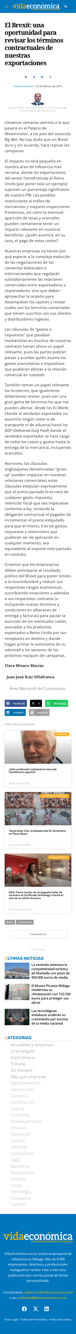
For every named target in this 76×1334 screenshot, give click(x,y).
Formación (21, 1134)
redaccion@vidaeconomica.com (48, 1292)
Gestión (18, 1140)
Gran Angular (23, 1051)
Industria (19, 1147)
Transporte (21, 1198)
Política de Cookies (60, 1319)
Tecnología (21, 1191)
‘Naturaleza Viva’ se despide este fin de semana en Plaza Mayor (37, 832)
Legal (15, 1159)
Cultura (17, 1108)
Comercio (20, 1095)
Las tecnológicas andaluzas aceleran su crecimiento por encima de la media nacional (49, 1017)
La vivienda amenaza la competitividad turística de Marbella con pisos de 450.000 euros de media (50, 971)
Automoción (22, 1089)
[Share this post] (50, 77)
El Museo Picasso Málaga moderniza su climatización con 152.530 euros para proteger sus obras (51, 994)
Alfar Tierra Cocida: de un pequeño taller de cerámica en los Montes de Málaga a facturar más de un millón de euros (36, 895)
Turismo (18, 1204)
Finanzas (19, 1127)
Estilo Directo (23, 1057)
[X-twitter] (38, 1311)
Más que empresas (28, 1076)
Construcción (23, 1102)
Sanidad (18, 1179)
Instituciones (22, 1153)
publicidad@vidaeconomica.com (41, 1298)
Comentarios (38, 934)
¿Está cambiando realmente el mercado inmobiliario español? (33, 771)
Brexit (9, 922)
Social (16, 1185)
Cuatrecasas (24, 922)
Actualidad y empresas (32, 1044)
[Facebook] (27, 1311)
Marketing (20, 1166)
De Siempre (22, 1070)
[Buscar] (66, 6)
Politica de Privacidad (33, 1319)
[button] (16, 703)
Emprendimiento (26, 1121)
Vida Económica (23, 86)
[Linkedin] (49, 1311)
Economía (20, 1115)
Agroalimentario (26, 1083)
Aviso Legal (11, 1319)
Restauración (23, 1172)
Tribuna (18, 1063)
